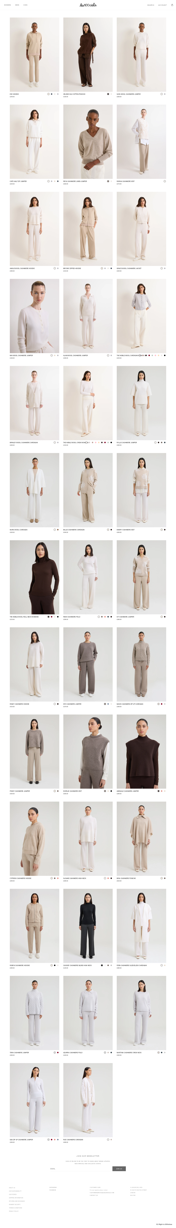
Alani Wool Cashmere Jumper (75, 355)
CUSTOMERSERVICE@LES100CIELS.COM (102, 1192)
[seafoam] (58, 94)
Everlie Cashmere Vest (72, 791)
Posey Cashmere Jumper (20, 791)
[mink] (158, 704)
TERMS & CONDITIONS (15, 1208)
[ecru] (54, 94)
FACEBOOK (52, 1190)
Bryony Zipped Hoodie (72, 268)
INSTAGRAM (53, 1187)
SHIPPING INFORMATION (16, 1198)
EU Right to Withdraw (164, 1224)
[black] (164, 355)
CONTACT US (94, 1195)
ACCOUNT (162, 5)
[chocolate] (108, 94)
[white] (105, 965)
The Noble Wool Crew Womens (76, 442)
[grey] (111, 965)
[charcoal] (164, 442)
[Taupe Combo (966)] (34, 752)
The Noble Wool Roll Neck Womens (24, 617)
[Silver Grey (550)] (34, 1013)
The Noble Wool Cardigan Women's (131, 355)
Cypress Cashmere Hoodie (20, 878)
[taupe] (108, 181)
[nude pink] (155, 355)
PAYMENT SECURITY (14, 1204)
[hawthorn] (149, 355)
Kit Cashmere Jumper (125, 617)
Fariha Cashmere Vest (126, 181)
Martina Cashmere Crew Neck (129, 1052)
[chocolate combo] (111, 529)
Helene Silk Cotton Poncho (74, 94)
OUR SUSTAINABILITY (15, 1191)
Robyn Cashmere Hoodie (20, 965)
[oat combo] (108, 529)
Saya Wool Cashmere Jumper (129, 94)
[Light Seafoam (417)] (141, 316)
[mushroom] (143, 355)
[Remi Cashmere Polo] (88, 577)
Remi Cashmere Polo (71, 617)
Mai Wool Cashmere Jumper (21, 355)
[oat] (48, 94)
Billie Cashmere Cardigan (74, 530)
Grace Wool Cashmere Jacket (129, 268)
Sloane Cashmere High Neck (74, 878)
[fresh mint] (152, 355)
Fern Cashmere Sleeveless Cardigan (132, 965)
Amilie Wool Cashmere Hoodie (22, 268)
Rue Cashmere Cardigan (73, 1140)
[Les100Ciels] (88, 4)
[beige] (158, 355)
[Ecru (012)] (141, 55)
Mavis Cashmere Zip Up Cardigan (130, 704)
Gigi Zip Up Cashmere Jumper (21, 1140)
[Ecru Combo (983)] (141, 142)
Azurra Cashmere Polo (72, 1052)
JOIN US (119, 1169)
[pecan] (58, 529)
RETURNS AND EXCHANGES (17, 1201)
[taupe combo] (58, 791)
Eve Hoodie (14, 94)
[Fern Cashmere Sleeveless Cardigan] (141, 926)
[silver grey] (164, 704)
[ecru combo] (164, 181)
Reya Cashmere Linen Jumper (75, 181)
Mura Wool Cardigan (18, 530)
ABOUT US (12, 1188)
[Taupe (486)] (88, 142)
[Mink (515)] (141, 664)
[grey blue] (108, 704)
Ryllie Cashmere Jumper (127, 442)
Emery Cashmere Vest (125, 530)
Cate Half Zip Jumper (18, 181)
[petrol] (51, 94)
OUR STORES (13, 1194)
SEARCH (150, 5)
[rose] (105, 616)
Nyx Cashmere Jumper (72, 704)
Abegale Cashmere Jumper (128, 791)
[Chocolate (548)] (88, 55)
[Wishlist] (55, 21)
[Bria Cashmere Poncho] (141, 839)
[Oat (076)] (34, 55)
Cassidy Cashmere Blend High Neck (77, 965)
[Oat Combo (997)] (88, 490)
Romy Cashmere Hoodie (19, 704)
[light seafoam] (140, 355)
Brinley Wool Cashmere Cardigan (24, 442)
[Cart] (172, 5)
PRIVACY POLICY (14, 1211)
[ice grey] (164, 94)
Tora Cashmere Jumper (19, 1052)
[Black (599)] (88, 926)
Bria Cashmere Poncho (126, 878)
